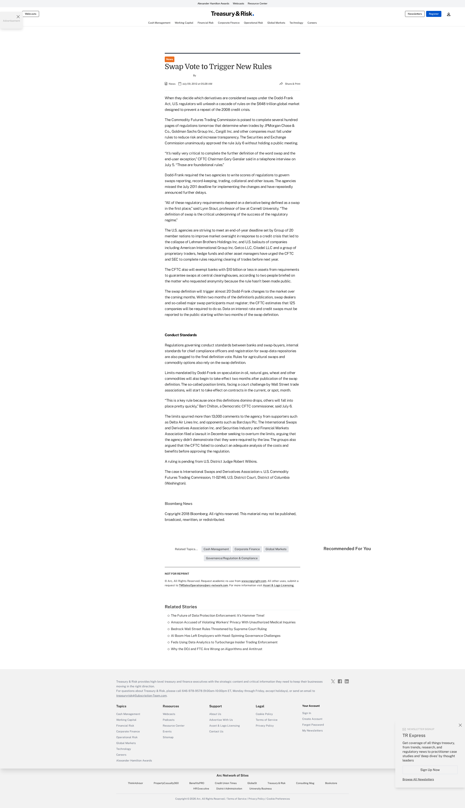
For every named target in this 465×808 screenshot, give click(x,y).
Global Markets (126, 743)
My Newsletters (312, 730)
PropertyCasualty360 (166, 783)
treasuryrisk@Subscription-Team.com (141, 695)
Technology (123, 748)
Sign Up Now (430, 770)
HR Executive (201, 788)
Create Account (312, 718)
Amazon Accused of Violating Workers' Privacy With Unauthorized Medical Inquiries (233, 622)
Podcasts (169, 719)
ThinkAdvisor (135, 783)
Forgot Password (313, 724)
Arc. (199, 798)
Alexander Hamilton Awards (213, 3)
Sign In (306, 713)
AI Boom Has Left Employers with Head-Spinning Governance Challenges (225, 636)
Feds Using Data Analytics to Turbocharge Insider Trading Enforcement (224, 642)
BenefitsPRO (196, 783)
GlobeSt (252, 783)
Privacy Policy (265, 725)
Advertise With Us (221, 719)
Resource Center (257, 3)
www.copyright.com (253, 580)
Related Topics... (186, 549)
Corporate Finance (128, 731)
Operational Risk (127, 737)
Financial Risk (125, 725)
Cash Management (128, 713)
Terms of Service (267, 719)
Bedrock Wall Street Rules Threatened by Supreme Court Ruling (219, 629)
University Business (260, 788)
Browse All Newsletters (418, 779)
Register (434, 13)
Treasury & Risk (277, 783)
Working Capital (126, 719)
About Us (215, 713)
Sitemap (168, 737)
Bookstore (331, 783)
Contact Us (216, 731)
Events (167, 731)
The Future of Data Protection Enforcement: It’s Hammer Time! (217, 615)
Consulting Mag (305, 783)
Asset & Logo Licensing (224, 725)
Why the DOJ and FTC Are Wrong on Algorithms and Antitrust (216, 649)
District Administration (229, 788)
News (169, 59)
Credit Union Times (226, 783)
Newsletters (415, 13)
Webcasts (238, 3)
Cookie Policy (264, 713)
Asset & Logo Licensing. (278, 585)
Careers (121, 754)
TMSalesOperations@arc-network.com (203, 585)
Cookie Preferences (278, 798)
